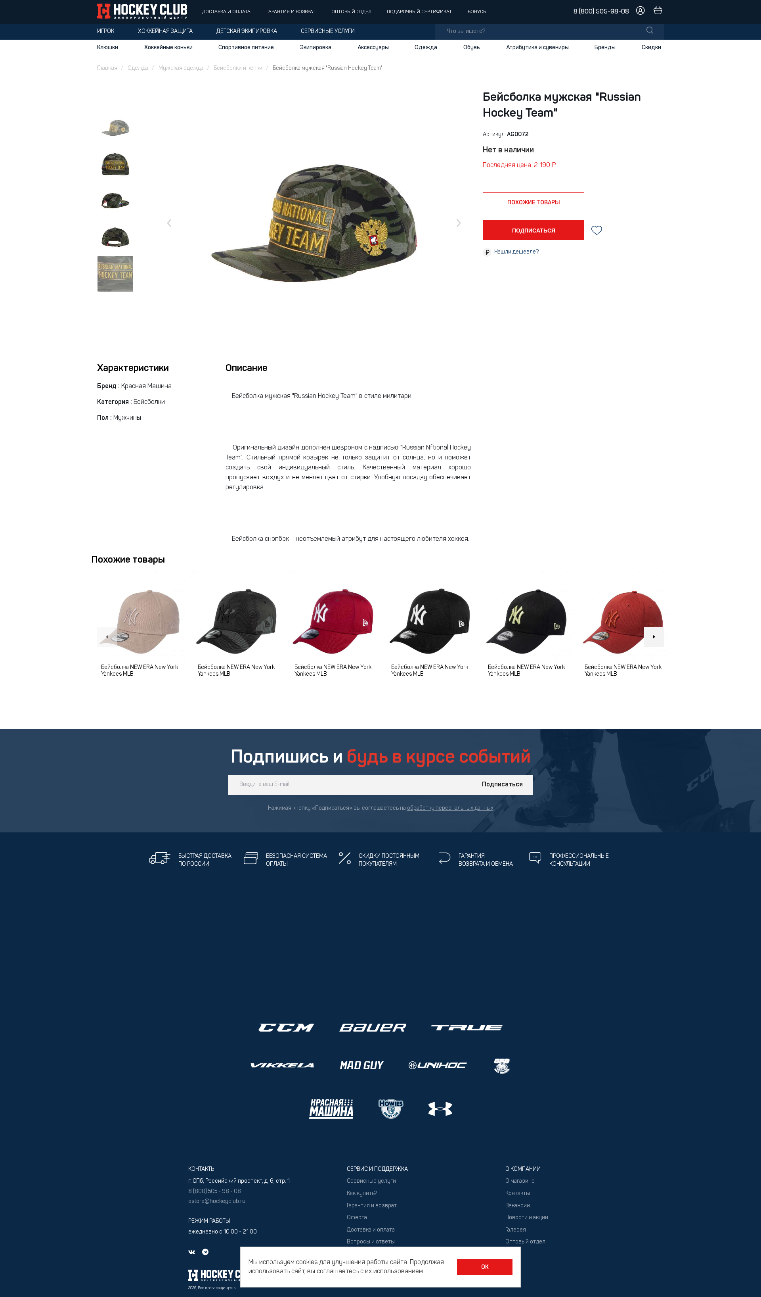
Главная (107, 68)
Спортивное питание (246, 47)
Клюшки (107, 47)
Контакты (517, 1194)
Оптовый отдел (351, 12)
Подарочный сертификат (419, 12)
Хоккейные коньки (168, 47)
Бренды (605, 47)
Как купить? (362, 1194)
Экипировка (315, 47)
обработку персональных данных (450, 808)
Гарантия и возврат (290, 12)
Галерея (515, 1230)
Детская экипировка (246, 32)
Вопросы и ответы (371, 1242)
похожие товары (533, 203)
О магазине (520, 1181)
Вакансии (517, 1206)
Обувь (471, 47)
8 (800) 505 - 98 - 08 (214, 1192)
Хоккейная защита (165, 32)
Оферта (357, 1218)
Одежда (426, 47)
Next (654, 637)
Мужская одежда (181, 68)
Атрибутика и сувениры (537, 47)
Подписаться (502, 785)
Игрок (105, 32)
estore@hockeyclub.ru (216, 1202)
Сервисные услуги (328, 32)
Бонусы (478, 12)
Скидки (651, 47)
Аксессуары (373, 47)
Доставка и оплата (226, 12)
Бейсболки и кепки (238, 68)
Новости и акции (526, 1218)
